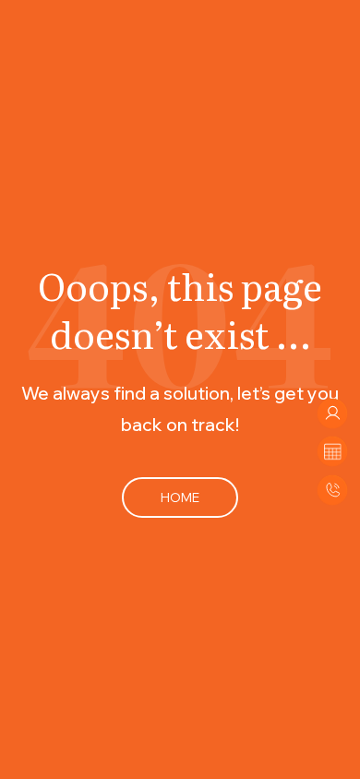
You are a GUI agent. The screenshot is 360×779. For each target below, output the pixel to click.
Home (180, 497)
